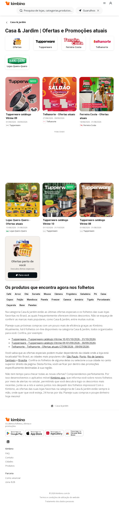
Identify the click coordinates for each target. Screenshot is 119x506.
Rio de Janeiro (95, 356)
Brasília (22, 360)
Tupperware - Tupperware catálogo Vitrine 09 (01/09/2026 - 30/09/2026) (53, 343)
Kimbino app (58, 377)
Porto (82, 356)
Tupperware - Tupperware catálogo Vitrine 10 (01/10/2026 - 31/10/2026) (53, 339)
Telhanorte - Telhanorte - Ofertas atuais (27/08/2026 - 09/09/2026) (50, 346)
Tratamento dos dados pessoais (59, 501)
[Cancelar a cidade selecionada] (98, 10)
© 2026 (59, 493)
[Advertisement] (62, 154)
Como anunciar (13, 478)
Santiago (10, 360)
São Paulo (72, 356)
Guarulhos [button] (89, 10)
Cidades (9, 461)
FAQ (7, 453)
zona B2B (10, 482)
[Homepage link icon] (52, 406)
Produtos (10, 465)
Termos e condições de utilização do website (59, 497)
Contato (9, 457)
